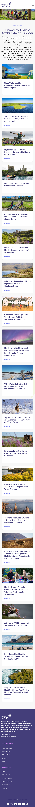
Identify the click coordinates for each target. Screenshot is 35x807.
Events (4, 758)
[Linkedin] (15, 803)
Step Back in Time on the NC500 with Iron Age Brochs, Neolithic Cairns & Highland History (16, 691)
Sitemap (4, 788)
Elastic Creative (23, 799)
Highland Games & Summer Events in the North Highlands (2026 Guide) (17, 152)
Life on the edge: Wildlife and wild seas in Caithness (16, 184)
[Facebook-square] (7, 803)
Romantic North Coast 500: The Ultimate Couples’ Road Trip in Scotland (16, 486)
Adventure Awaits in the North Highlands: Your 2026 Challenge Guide (17, 283)
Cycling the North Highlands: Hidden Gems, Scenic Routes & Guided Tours (17, 216)
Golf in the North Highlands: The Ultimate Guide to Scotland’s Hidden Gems (16, 317)
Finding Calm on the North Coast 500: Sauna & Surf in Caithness (15, 453)
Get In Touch (6, 775)
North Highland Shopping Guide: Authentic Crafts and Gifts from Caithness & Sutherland (16, 590)
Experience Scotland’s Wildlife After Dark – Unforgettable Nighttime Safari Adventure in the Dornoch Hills (17, 555)
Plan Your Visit (7, 748)
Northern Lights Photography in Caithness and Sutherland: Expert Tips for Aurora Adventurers (16, 351)
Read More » (7, 91)
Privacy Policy (7, 781)
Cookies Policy (7, 778)
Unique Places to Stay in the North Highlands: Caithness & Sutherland (16, 250)
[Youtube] (23, 803)
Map (3, 761)
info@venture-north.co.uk (8, 736)
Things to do (6, 754)
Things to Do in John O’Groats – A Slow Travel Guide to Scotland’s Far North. (17, 520)
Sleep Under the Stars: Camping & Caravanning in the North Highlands (17, 85)
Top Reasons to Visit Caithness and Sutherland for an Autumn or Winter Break (17, 419)
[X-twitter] (27, 803)
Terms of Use (6, 785)
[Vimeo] (19, 803)
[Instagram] (11, 803)
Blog (3, 771)
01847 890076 (5, 734)
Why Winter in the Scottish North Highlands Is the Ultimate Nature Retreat (15, 386)
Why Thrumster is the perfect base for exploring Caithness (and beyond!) (16, 118)
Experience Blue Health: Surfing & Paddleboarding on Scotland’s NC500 (16, 656)
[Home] (6, 716)
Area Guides (6, 751)
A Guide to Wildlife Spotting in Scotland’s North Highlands (17, 624)
